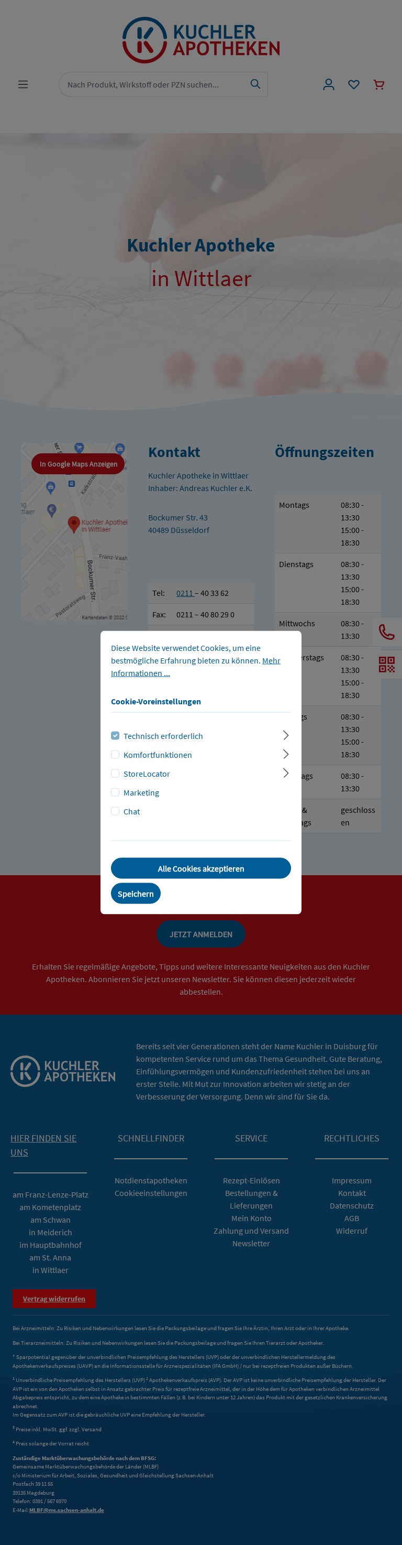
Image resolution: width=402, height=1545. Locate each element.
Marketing (141, 792)
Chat (132, 811)
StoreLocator (147, 773)
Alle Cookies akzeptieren (201, 868)
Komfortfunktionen (158, 754)
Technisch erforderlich (163, 736)
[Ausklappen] (286, 734)
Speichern (136, 893)
